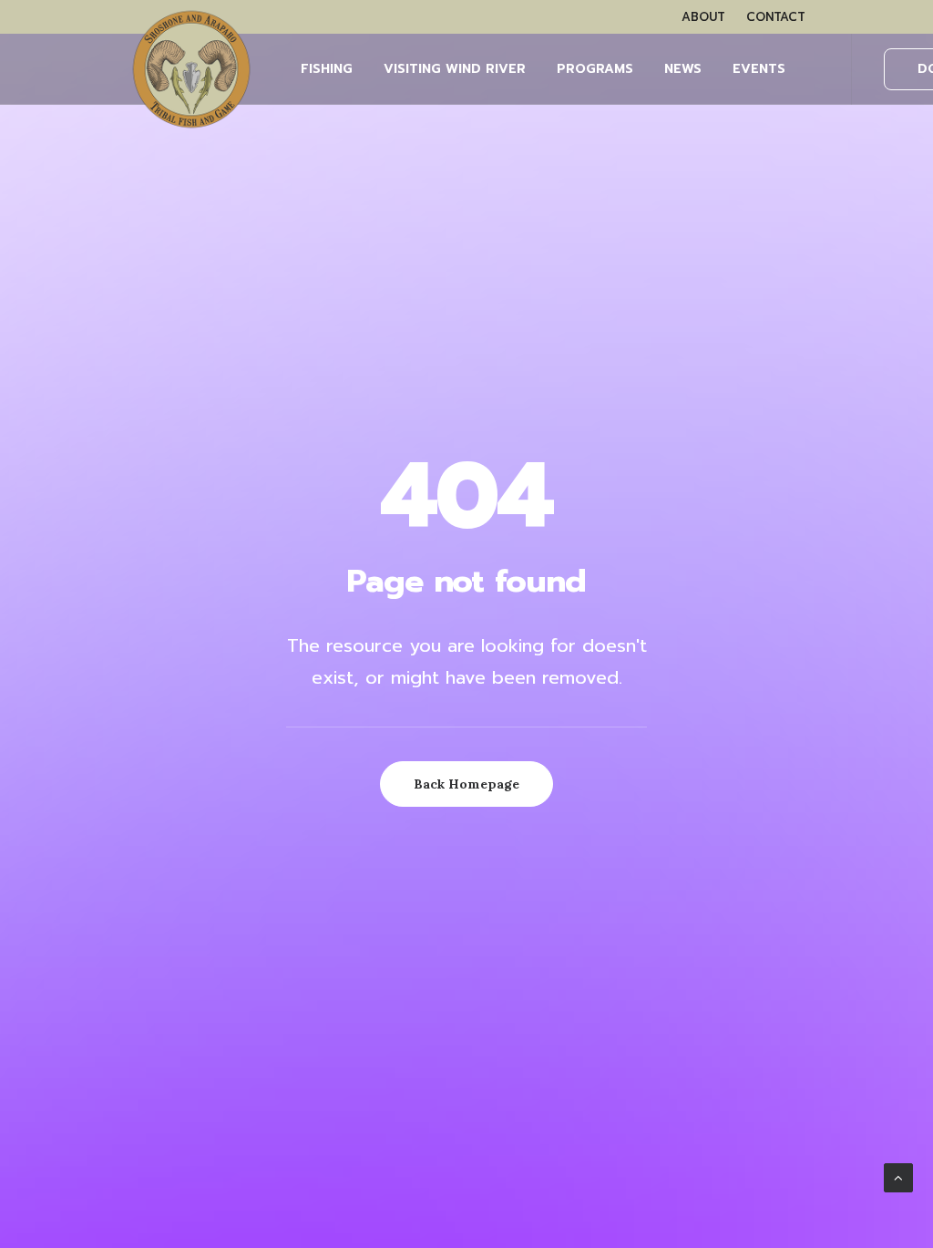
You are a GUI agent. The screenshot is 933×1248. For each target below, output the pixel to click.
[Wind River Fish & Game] (191, 69)
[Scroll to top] (898, 1177)
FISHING (327, 68)
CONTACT (775, 17)
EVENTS (759, 68)
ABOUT (703, 17)
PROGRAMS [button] (595, 68)
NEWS (683, 68)
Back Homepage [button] (466, 784)
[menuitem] (703, 17)
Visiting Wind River (455, 68)
